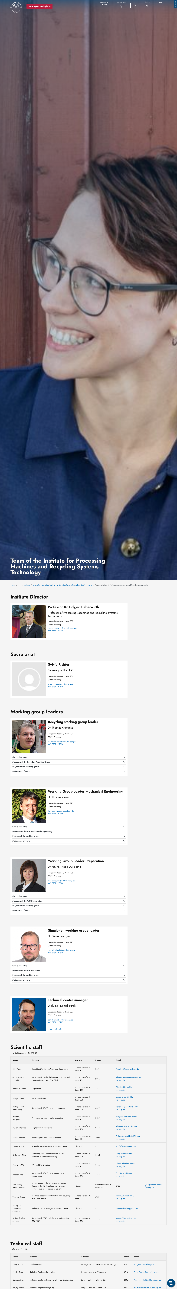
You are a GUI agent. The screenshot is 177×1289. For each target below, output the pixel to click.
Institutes (27, 585)
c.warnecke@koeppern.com (127, 1208)
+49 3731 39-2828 (55, 953)
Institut (90, 585)
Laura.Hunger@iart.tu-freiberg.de (124, 1098)
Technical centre (55, 1028)
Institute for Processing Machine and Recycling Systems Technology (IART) (59, 585)
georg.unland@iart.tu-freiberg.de (153, 1186)
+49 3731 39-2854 (55, 744)
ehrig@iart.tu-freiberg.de (144, 1264)
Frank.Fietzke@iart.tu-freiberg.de (147, 1272)
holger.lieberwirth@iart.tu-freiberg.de (62, 628)
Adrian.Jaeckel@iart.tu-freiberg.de (147, 1279)
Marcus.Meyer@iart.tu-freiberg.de (147, 1287)
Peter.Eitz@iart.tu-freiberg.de (127, 1069)
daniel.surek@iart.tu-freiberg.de (60, 1020)
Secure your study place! (39, 6)
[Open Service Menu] (171, 1283)
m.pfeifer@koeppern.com (126, 1146)
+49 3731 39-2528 (55, 687)
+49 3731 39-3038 (55, 883)
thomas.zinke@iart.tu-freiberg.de (61, 811)
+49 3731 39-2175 (55, 814)
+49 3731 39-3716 (55, 1022)
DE (135, 5)
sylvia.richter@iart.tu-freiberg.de (60, 684)
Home (13, 585)
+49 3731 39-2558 (55, 630)
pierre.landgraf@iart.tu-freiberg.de (61, 950)
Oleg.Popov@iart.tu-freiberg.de (124, 1155)
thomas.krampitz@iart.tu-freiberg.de (62, 742)
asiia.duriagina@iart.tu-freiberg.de (61, 881)
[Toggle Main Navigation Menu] (161, 7)
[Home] (16, 7)
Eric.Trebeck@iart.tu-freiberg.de (124, 1175)
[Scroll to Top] (171, 1273)
